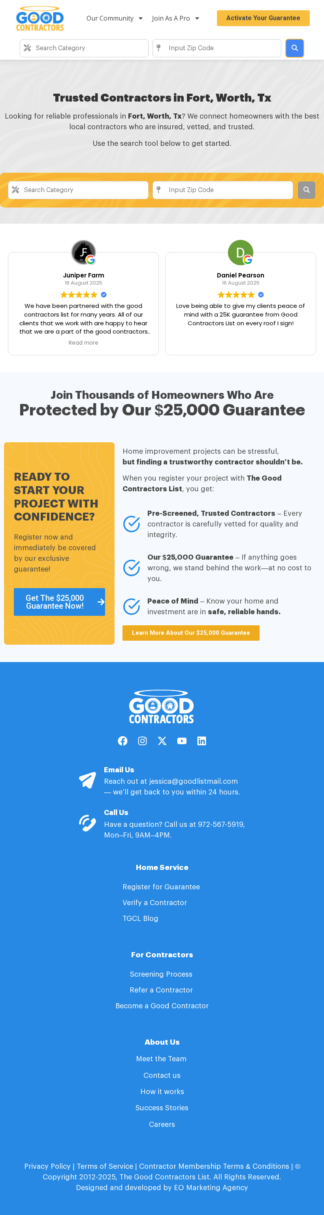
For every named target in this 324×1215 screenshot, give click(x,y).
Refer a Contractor (162, 990)
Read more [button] (83, 343)
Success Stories (162, 1107)
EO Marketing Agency (210, 1187)
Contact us (162, 1075)
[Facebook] (122, 741)
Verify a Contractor (154, 902)
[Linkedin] (201, 741)
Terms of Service (105, 1166)
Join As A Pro (171, 18)
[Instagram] (142, 741)
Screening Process (162, 974)
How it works (162, 1091)
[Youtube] (182, 741)
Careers (162, 1124)
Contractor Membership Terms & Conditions (214, 1166)
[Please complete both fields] (294, 48)
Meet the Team (162, 1058)
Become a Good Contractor (162, 1005)
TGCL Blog (140, 918)
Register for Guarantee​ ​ (162, 886)
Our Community (110, 18)
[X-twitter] (162, 741)
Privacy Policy (47, 1166)
